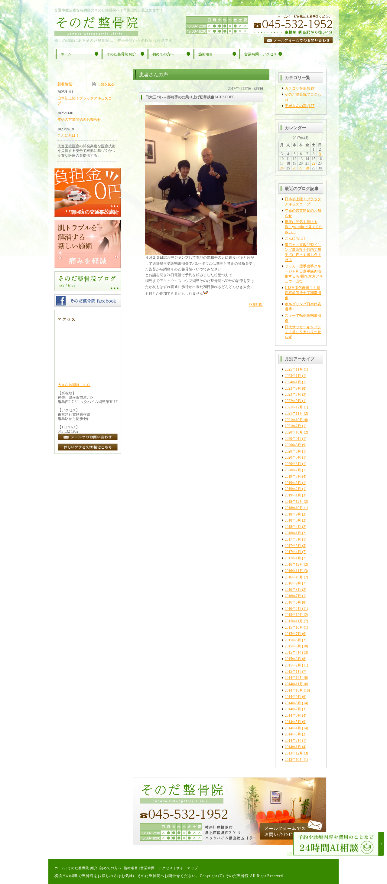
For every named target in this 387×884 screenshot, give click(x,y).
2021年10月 (294, 420)
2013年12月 (294, 753)
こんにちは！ (296, 238)
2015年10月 (294, 627)
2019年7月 (293, 476)
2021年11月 (294, 413)
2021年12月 (294, 407)
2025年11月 (294, 369)
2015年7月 (293, 634)
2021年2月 (293, 426)
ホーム (59, 868)
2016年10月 (294, 577)
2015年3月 (293, 659)
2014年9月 (293, 697)
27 (301, 168)
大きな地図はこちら (74, 385)
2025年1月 (293, 376)
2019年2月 (293, 489)
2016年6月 (293, 602)
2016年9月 (293, 583)
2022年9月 (293, 401)
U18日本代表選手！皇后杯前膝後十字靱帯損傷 (303, 293)
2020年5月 (293, 457)
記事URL (256, 305)
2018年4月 (293, 527)
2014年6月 (293, 715)
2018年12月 (294, 501)
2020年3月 (293, 464)
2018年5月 (293, 520)
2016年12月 (294, 564)
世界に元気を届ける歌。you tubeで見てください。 (304, 227)
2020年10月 (294, 432)
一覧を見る (106, 84)
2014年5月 (293, 722)
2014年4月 (293, 728)
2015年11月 (294, 621)
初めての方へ (111, 868)
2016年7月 (293, 596)
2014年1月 (293, 747)
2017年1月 (293, 558)
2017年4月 (293, 552)
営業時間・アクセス (156, 868)
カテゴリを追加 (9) (300, 88)
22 (313, 163)
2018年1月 (293, 533)
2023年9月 (293, 388)
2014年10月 (294, 690)
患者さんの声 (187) (300, 106)
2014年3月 (293, 734)
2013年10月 (294, 760)
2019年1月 (293, 495)
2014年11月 (294, 684)
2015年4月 (293, 652)
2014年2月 (293, 740)
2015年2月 (293, 665)
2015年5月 (293, 646)
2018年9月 (293, 514)
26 (294, 168)
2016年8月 (293, 590)
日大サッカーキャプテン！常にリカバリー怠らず (303, 332)
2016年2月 (293, 609)
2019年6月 (293, 483)
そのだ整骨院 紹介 (82, 868)
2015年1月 (293, 672)
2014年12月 (294, 678)
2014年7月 (293, 709)
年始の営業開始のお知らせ (79, 119)
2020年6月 (293, 451)
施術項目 (131, 868)
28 (307, 168)
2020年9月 (293, 439)
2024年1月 (293, 382)
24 (282, 168)
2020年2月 (293, 470)
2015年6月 (293, 640)
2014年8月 (293, 703)
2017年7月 (293, 539)
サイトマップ (187, 868)
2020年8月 (293, 445)
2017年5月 (293, 546)
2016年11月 (294, 571)
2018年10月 (294, 508)
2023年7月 (293, 394)
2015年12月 (294, 615)
